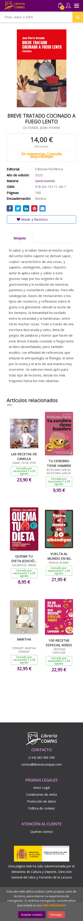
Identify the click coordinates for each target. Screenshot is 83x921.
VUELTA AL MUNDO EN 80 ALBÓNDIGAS (58, 555)
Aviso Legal (41, 787)
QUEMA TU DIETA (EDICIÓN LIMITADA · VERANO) (24, 558)
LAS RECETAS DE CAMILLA (24, 456)
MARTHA (24, 639)
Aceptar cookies (31, 915)
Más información (54, 905)
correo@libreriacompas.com (41, 764)
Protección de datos (41, 801)
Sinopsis (20, 238)
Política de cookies (41, 808)
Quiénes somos (41, 832)
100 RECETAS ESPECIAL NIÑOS (59, 642)
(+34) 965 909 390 (42, 757)
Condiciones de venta (41, 794)
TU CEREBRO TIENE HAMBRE (59, 463)
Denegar (56, 915)
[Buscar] (77, 17)
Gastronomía (45, 181)
